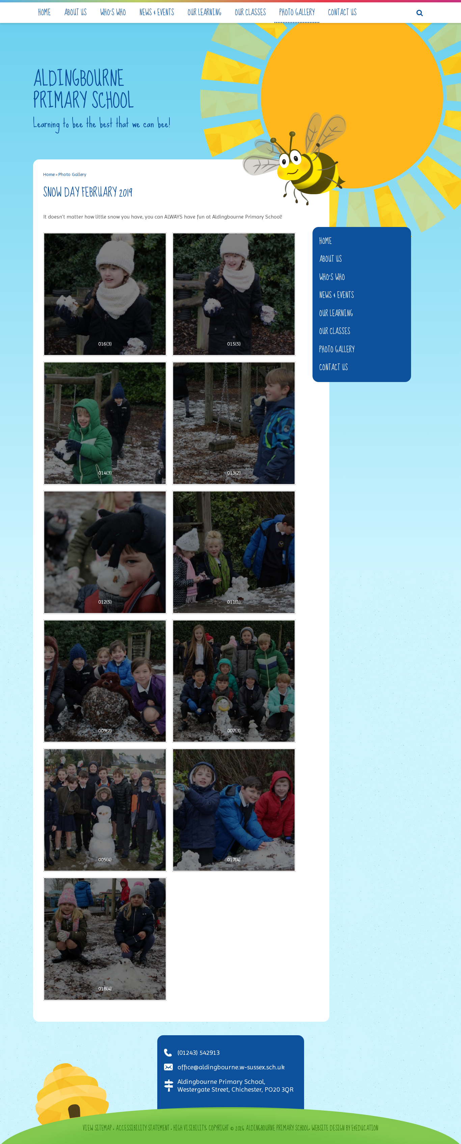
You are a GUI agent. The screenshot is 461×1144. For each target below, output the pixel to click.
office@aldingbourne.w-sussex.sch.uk (231, 1067)
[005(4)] (105, 810)
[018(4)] (105, 939)
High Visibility (189, 1128)
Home (49, 174)
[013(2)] (234, 423)
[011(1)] (234, 552)
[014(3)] (105, 423)
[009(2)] (105, 681)
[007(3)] (234, 681)
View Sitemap (97, 1128)
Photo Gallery (72, 174)
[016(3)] (105, 294)
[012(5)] (105, 552)
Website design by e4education (344, 1128)
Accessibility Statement (142, 1128)
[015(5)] (234, 294)
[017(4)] (234, 810)
